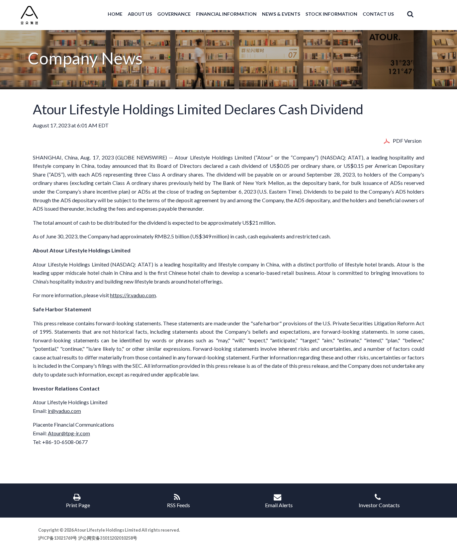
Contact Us (378, 14)
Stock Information (331, 14)
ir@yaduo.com (64, 411)
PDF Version (407, 140)
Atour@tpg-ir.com (69, 433)
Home (115, 14)
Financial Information (226, 14)
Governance (174, 14)
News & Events (281, 14)
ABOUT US (140, 14)
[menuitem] (115, 14)
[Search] (406, 14)
